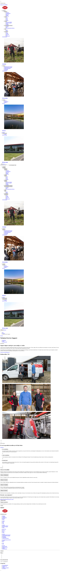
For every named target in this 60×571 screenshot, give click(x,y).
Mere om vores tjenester (3, 499)
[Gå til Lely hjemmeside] (30, 8)
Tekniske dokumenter (7, 232)
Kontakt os (2, 447)
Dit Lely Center (5, 133)
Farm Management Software (8, 185)
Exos (7, 195)
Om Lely (3, 545)
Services (4, 65)
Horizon (7, 187)
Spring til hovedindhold (3, 4)
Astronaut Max (8, 171)
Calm (7, 178)
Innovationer (6, 193)
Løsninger (4, 10)
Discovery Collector (9, 182)
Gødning (5, 180)
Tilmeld (2, 505)
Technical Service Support (8, 231)
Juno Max (7, 197)
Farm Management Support (8, 230)
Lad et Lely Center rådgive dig (4, 352)
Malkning (5, 168)
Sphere (7, 183)
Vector (7, 176)
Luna (7, 191)
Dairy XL (7, 172)
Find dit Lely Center (10, 499)
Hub (6, 188)
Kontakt (5, 267)
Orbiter (7, 196)
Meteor (7, 173)
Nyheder (5, 265)
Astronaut (7, 170)
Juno (6, 177)
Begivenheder (6, 266)
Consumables (6, 233)
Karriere (3, 297)
